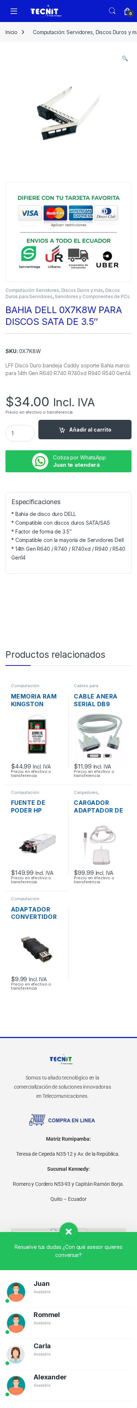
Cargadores (86, 792)
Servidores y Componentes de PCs (92, 296)
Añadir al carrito (90, 429)
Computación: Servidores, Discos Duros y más (54, 290)
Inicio (11, 32)
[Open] (13, 11)
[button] (125, 58)
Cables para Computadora (88, 688)
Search (112, 11)
